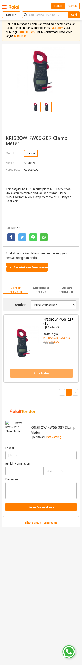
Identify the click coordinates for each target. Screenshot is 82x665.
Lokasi (9, 448)
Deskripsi (11, 479)
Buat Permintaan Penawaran (27, 267)
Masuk (72, 6)
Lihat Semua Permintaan (41, 523)
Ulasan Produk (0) (67, 290)
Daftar (58, 6)
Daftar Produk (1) (15, 290)
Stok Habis (41, 373)
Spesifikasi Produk (41, 290)
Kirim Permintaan (41, 507)
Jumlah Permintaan (17, 463)
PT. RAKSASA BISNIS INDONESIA (56, 339)
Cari (74, 14)
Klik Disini (20, 36)
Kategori (11, 14)
